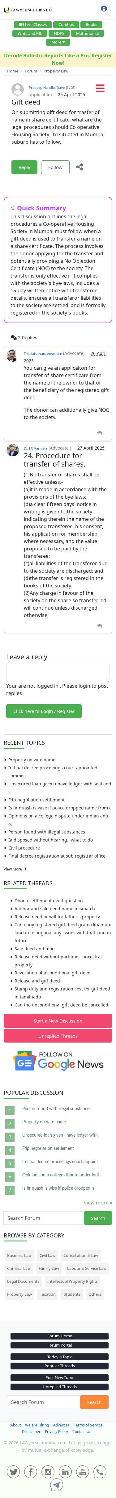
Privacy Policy (56, 1431)
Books (91, 24)
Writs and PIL (30, 33)
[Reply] (100, 433)
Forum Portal (59, 1345)
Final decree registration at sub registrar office (56, 856)
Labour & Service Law (86, 1268)
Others (94, 1294)
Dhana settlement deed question (49, 900)
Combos (66, 24)
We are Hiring (37, 1425)
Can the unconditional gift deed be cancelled (61, 1005)
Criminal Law (19, 1268)
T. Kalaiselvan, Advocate (43, 353)
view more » (98, 1202)
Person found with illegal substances (46, 832)
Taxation (48, 1294)
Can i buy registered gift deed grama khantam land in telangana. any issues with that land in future (63, 933)
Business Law (19, 1255)
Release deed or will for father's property (57, 917)
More (56, 42)
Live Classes (36, 24)
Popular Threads (60, 1365)
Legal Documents (23, 1281)
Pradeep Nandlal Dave (47, 87)
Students (72, 1294)
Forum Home (59, 1336)
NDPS (59, 33)
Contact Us (81, 1431)
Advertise (61, 1425)
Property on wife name (31, 760)
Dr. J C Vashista (35, 448)
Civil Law (47, 1255)
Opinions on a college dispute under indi (60, 1175)
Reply (24, 167)
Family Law (49, 1268)
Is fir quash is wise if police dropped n (58, 1188)
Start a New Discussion (58, 1021)
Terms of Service (88, 1425)
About (16, 1425)
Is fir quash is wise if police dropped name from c (59, 808)
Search (98, 1218)
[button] (100, 90)
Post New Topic (59, 1377)
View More (13, 869)
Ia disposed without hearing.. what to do (50, 840)
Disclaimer (31, 1431)
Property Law (19, 1294)
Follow (55, 167)
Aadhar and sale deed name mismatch (55, 909)
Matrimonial (87, 33)
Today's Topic (59, 1357)
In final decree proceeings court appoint (60, 1162)
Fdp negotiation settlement (36, 800)
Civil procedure (24, 848)
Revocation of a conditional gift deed (53, 973)
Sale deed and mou (35, 949)
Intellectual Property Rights (72, 1281)
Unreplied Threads (58, 1036)
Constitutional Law (80, 1255)
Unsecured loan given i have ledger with (60, 1135)
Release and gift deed (37, 981)
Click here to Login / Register (44, 711)
